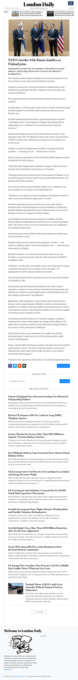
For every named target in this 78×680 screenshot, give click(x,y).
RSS (44, 636)
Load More (39, 612)
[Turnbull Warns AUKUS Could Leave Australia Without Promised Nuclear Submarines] (15, 588)
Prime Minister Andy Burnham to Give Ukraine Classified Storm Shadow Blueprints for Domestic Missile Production (60, 14)
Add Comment (63, 366)
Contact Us (31, 676)
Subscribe (65, 381)
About (38, 676)
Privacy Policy (46, 676)
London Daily (39, 4)
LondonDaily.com (20, 676)
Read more (8, 670)
